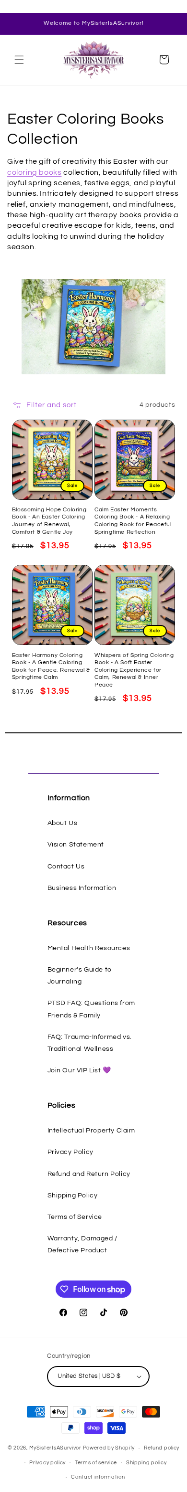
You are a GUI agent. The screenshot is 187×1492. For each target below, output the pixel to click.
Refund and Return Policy (88, 1174)
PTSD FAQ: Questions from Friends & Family (91, 1009)
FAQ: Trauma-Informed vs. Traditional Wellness (89, 1043)
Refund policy (161, 1447)
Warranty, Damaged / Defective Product (82, 1244)
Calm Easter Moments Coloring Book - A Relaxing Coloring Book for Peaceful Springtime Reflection (133, 521)
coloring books (34, 172)
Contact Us (66, 866)
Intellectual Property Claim (91, 1130)
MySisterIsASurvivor (55, 1447)
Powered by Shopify (109, 1447)
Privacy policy (47, 1462)
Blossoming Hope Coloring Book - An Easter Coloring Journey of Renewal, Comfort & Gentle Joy (49, 521)
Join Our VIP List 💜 (79, 1070)
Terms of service (96, 1462)
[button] (19, 59)
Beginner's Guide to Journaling (79, 975)
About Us (62, 823)
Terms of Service (75, 1217)
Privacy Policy (70, 1152)
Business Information (82, 888)
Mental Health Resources (88, 948)
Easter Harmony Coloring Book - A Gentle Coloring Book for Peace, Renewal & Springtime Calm (51, 666)
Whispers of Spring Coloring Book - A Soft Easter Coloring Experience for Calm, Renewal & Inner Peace (134, 670)
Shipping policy (146, 1462)
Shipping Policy (72, 1195)
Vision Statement (76, 844)
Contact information (98, 1477)
